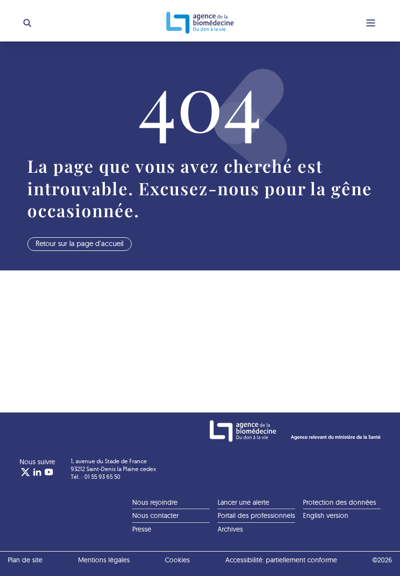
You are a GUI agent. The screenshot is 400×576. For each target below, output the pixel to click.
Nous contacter (155, 515)
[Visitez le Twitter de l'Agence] (25, 472)
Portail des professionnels (256, 515)
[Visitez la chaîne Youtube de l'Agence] (49, 472)
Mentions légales (104, 559)
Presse (141, 529)
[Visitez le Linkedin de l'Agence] (37, 472)
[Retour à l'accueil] (200, 23)
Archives (230, 529)
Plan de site (25, 559)
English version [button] (325, 515)
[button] (27, 23)
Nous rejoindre (155, 502)
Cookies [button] (177, 559)
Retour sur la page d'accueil (79, 243)
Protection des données (339, 502)
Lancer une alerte (243, 502)
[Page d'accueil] (295, 431)
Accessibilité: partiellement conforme (281, 559)
